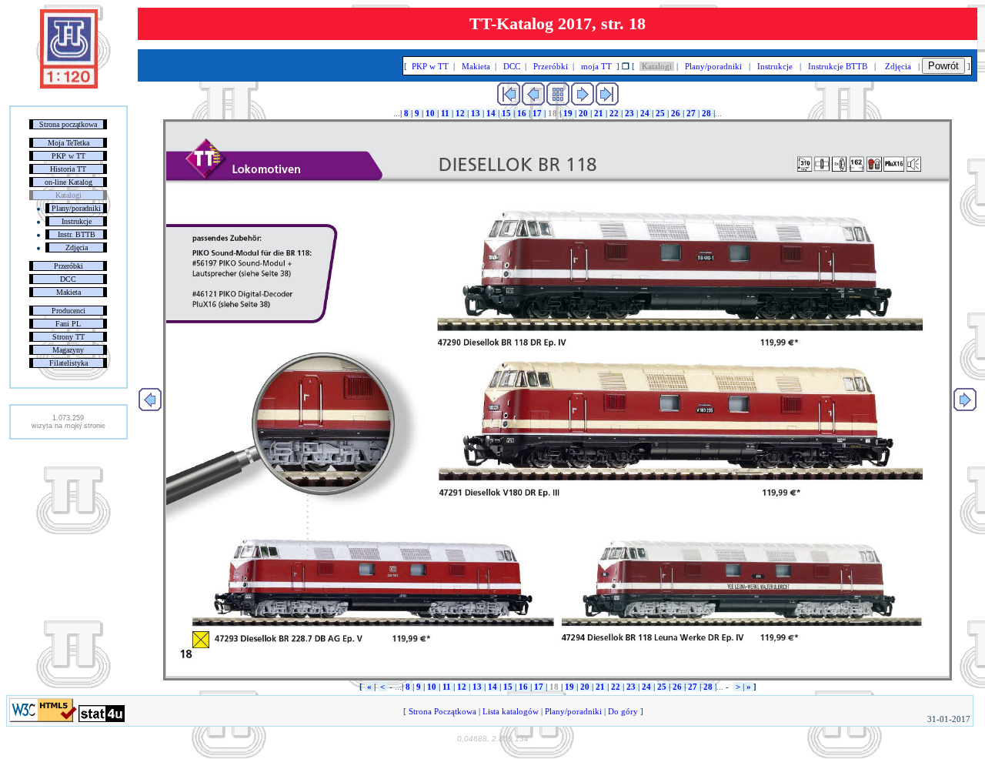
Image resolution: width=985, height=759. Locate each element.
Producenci (68, 310)
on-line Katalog (68, 182)
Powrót (943, 66)
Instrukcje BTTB (838, 66)
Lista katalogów (510, 711)
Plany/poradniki (76, 208)
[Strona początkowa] (69, 85)
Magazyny (68, 350)
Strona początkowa (68, 124)
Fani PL (68, 323)
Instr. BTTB (76, 234)
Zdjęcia (76, 247)
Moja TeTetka (68, 143)
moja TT (596, 66)
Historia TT (68, 169)
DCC (68, 279)
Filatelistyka (68, 363)
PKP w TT (68, 156)
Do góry (623, 711)
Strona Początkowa (442, 711)
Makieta (68, 292)
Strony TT (68, 337)
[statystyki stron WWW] (101, 719)
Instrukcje (77, 221)
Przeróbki (68, 266)
